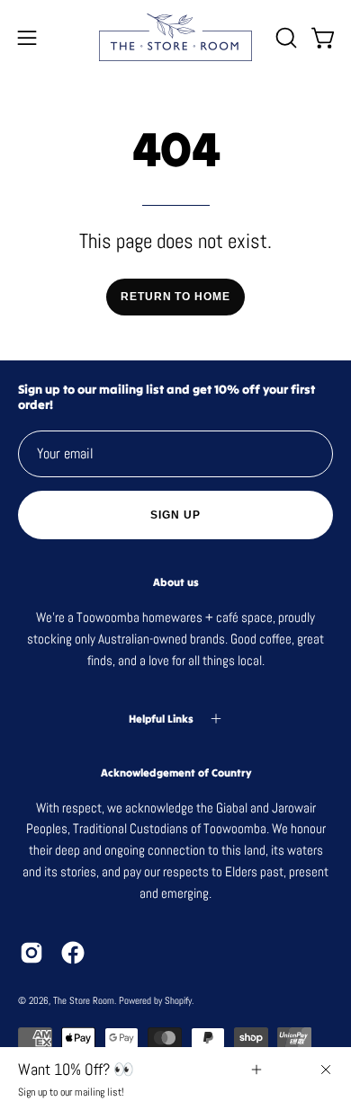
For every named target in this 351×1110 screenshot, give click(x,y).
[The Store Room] (175, 37)
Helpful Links (161, 718)
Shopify (178, 1000)
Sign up (175, 515)
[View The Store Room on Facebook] (72, 952)
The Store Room (83, 1000)
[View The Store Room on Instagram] (31, 952)
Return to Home (175, 296)
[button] (284, 37)
